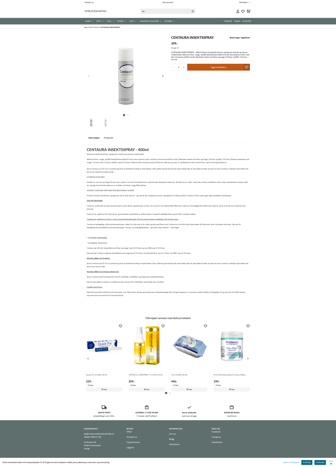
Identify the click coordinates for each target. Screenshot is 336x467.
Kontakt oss (89, 2)
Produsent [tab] (108, 137)
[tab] (124, 115)
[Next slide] (163, 76)
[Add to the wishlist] (120, 326)
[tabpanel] (104, 357)
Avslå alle (307, 462)
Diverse (96, 27)
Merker (228, 21)
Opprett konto (133, 442)
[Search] (192, 11)
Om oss (172, 433)
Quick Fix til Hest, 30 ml (96, 374)
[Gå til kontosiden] (237, 11)
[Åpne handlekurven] (248, 11)
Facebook (216, 431)
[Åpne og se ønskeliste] (243, 11)
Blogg (171, 439)
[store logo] (95, 11)
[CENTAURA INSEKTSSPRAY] (126, 76)
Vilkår (129, 431)
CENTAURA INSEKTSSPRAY (110, 27)
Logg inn (130, 447)
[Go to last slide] (88, 358)
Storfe (91, 27)
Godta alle (320, 462)
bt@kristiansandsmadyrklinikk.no (99, 433)
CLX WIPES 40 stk (179, 374)
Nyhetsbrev (174, 444)
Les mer (174, 59)
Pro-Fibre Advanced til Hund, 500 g (229, 374)
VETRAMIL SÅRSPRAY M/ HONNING (146, 374)
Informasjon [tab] (94, 137)
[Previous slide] (89, 76)
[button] (246, 67)
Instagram (216, 437)
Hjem (86, 27)
